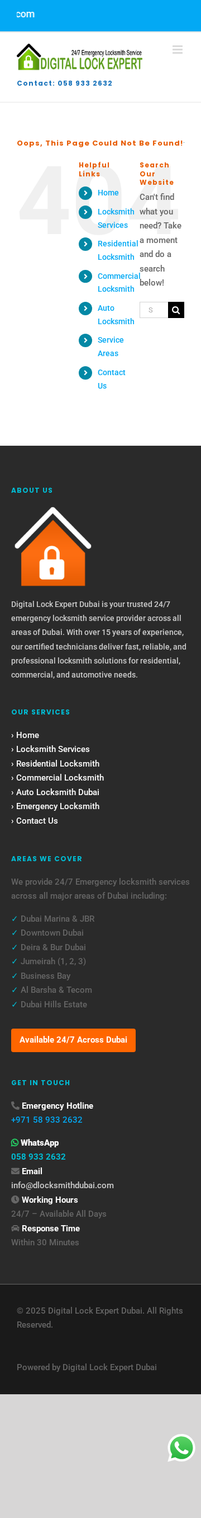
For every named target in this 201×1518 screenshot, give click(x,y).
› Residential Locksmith (55, 764)
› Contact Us (34, 821)
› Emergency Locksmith (55, 806)
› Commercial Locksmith (57, 778)
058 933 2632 (38, 1157)
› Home (25, 735)
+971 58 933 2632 (47, 1120)
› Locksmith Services (50, 749)
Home (108, 192)
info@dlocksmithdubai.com (62, 1185)
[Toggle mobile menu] (178, 49)
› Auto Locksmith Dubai (55, 792)
